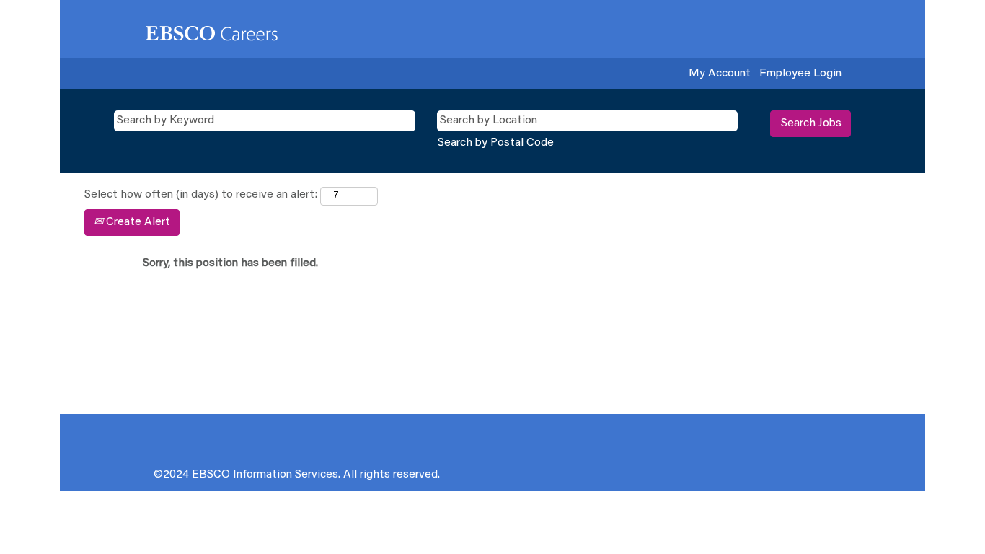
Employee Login (800, 73)
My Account (720, 73)
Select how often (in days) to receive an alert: (200, 195)
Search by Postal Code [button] (496, 143)
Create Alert (136, 222)
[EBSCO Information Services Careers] (212, 33)
